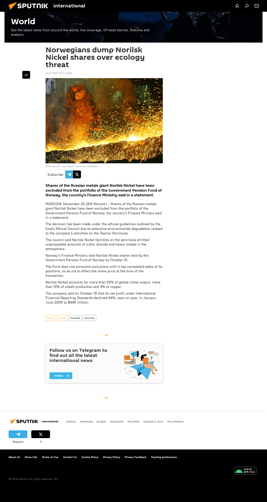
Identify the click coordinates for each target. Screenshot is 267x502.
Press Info (31, 457)
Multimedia (175, 421)
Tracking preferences (164, 457)
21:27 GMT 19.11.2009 (59, 73)
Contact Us (70, 457)
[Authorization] (237, 6)
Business (89, 317)
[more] (26, 75)
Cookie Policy (90, 457)
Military (133, 421)
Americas (86, 421)
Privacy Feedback (135, 457)
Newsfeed (75, 317)
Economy (117, 421)
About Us (14, 457)
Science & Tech (153, 421)
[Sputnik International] (29, 11)
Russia (61, 317)
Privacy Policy (111, 457)
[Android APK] (245, 471)
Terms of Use (50, 457)
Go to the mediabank (87, 166)
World (50, 317)
